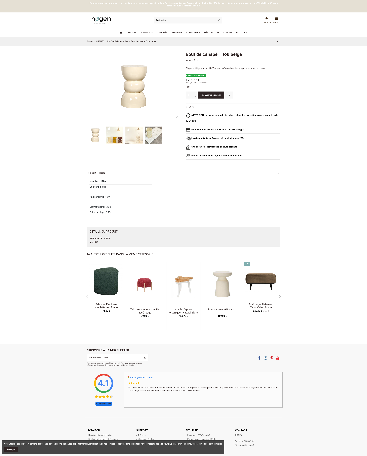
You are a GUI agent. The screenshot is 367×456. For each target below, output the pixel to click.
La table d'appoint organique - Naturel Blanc (183, 311)
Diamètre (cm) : (97, 207)
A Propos (142, 435)
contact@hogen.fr (246, 445)
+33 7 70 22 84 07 (246, 441)
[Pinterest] (193, 107)
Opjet (196, 60)
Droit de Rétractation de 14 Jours (103, 439)
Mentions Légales (146, 439)
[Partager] (186, 107)
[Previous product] (278, 41)
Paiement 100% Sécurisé (198, 435)
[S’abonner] (145, 357)
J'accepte (11, 449)
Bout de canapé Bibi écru (222, 309)
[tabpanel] (203, 385)
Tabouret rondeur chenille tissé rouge (144, 311)
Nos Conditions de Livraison (100, 435)
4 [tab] (213, 404)
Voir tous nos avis (103, 404)
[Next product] (279, 41)
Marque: (189, 60)
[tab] (183, 173)
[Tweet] (190, 107)
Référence (94, 238)
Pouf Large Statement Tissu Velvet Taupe (260, 306)
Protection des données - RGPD (201, 439)
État (91, 242)
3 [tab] (209, 404)
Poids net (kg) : (97, 212)
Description (96, 173)
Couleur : (94, 187)
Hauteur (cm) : (96, 197)
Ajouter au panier (213, 95)
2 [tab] (205, 404)
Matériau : (94, 181)
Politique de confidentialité (210, 444)
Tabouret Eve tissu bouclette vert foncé (106, 306)
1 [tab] (200, 404)
